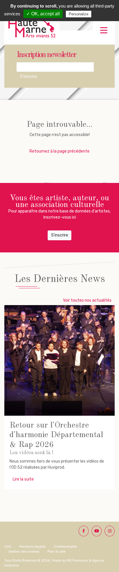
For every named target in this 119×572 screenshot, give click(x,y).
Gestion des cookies (23, 551)
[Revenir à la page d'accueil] (31, 27)
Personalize (78, 14)
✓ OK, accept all (43, 13)
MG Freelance (77, 560)
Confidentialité (65, 547)
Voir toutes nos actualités (87, 300)
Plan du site (56, 551)
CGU (7, 547)
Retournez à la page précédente (59, 151)
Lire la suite (23, 479)
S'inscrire (28, 76)
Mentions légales (32, 547)
